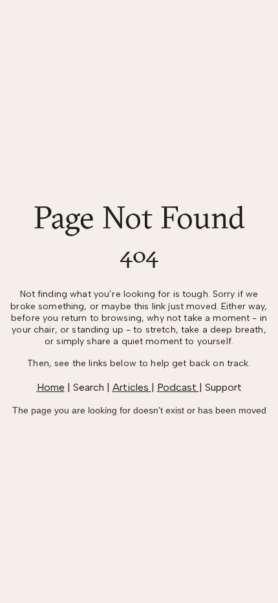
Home (51, 387)
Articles (131, 387)
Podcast (178, 387)
